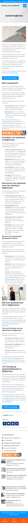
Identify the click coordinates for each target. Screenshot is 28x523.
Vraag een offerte (16, 71)
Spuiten (11, 415)
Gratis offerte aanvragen (10, 78)
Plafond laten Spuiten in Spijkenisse (16, 475)
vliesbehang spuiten (7, 121)
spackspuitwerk (9, 279)
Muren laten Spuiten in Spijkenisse (16, 468)
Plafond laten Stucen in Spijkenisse (16, 486)
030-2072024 (13, 73)
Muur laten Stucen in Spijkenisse (15, 493)
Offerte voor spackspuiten (11, 407)
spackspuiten (18, 358)
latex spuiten (11, 391)
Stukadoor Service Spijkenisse (10, 5)
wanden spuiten (6, 360)
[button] (24, 5)
